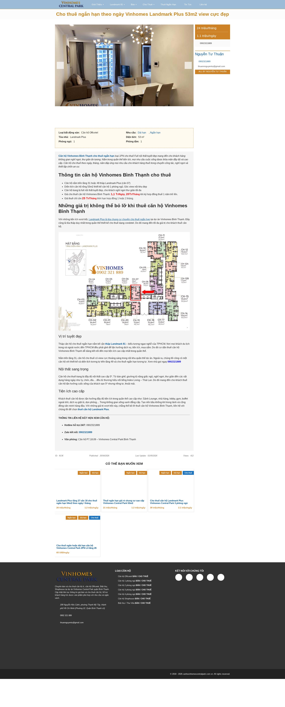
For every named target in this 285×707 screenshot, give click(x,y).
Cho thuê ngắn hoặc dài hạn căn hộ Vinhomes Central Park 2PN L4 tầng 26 (76, 546)
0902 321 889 (66, 615)
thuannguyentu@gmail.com (72, 622)
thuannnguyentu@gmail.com (211, 66)
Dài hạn (142, 132)
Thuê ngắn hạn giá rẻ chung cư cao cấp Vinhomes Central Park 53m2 (123, 501)
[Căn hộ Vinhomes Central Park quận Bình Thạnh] (71, 4)
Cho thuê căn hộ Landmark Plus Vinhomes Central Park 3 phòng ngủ (169, 501)
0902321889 (85, 432)
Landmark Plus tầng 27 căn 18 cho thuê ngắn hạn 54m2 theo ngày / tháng (76, 501)
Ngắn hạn (155, 132)
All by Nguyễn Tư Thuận (213, 71)
